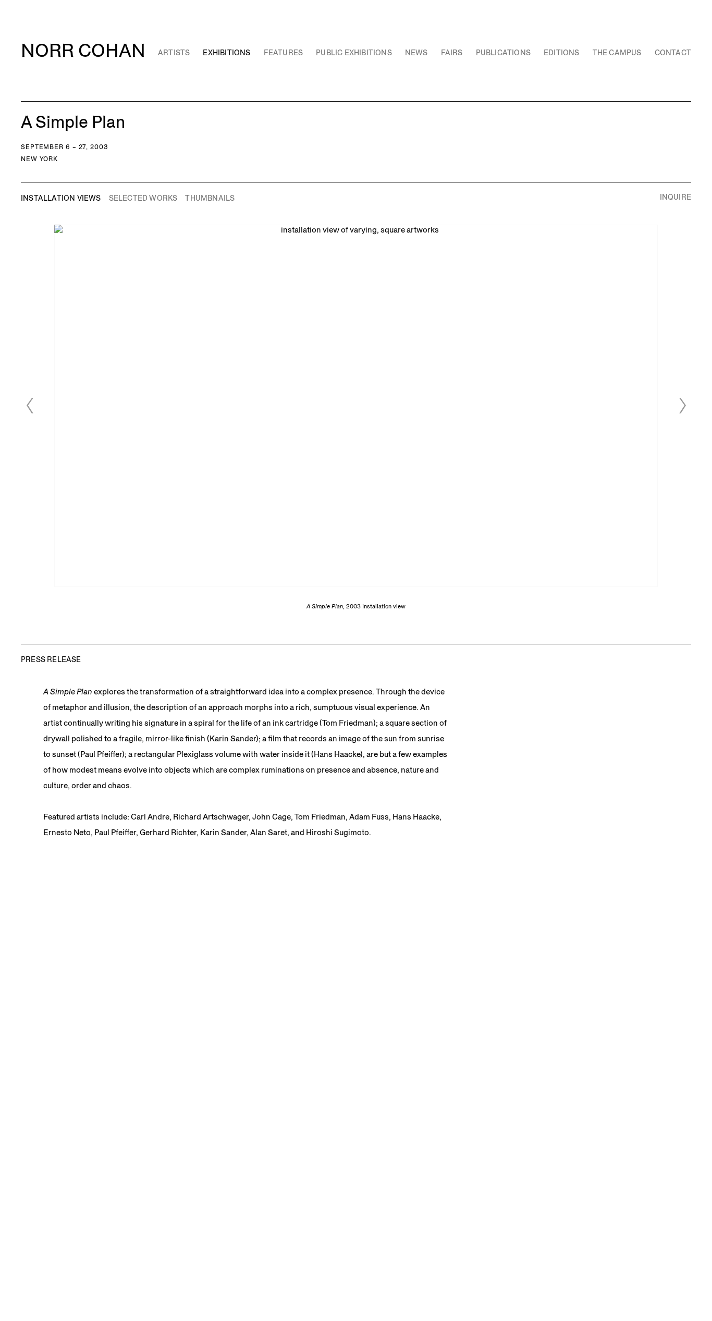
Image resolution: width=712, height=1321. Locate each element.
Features (283, 52)
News (416, 52)
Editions (562, 52)
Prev (29, 405)
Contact (673, 52)
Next (682, 405)
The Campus (617, 52)
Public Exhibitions (354, 52)
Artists (174, 52)
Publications (503, 52)
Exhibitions (226, 52)
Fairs (452, 52)
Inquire (675, 197)
